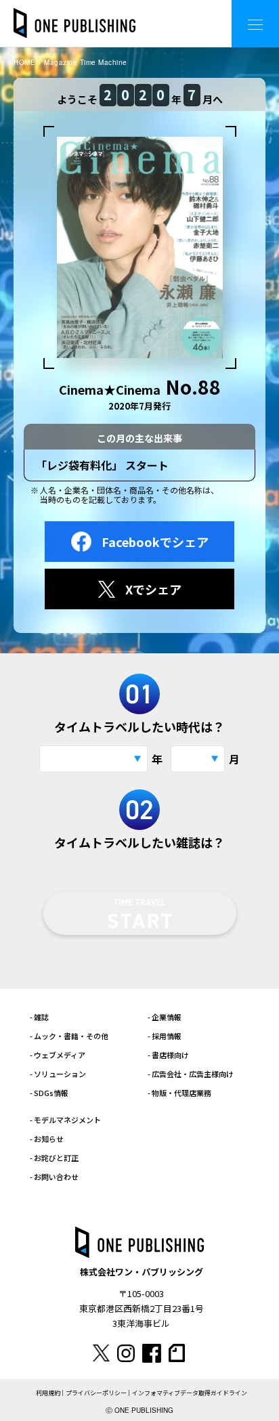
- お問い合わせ (54, 1176)
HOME (24, 62)
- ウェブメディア (57, 1054)
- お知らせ (47, 1138)
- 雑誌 (39, 1016)
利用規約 (48, 1393)
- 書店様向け (168, 1054)
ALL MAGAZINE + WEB (167, 13)
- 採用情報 (164, 1035)
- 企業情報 (164, 1016)
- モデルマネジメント (65, 1119)
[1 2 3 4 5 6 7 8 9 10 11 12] (198, 758)
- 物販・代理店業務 (179, 1092)
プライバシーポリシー (96, 1393)
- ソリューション (58, 1073)
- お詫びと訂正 (54, 1157)
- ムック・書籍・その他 (69, 1035)
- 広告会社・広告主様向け (191, 1073)
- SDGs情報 (49, 1092)
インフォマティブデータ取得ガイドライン (189, 1393)
